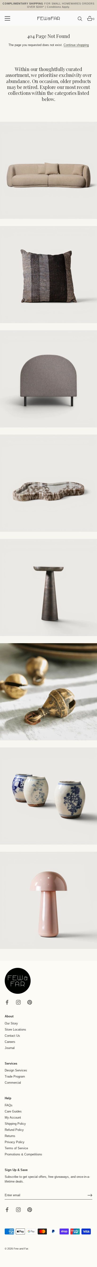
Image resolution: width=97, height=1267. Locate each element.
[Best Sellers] (48, 170)
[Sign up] (90, 1195)
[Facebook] (7, 1002)
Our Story (11, 1023)
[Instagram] (18, 1002)
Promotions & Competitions (23, 1154)
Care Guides (13, 1111)
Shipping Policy (15, 1123)
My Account (13, 1117)
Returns (10, 1136)
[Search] (80, 20)
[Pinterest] (29, 1002)
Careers (10, 1042)
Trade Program (15, 1076)
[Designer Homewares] (48, 483)
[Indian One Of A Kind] (48, 691)
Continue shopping (76, 45)
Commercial (13, 1082)
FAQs (8, 1105)
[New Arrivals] (48, 274)
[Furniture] (48, 379)
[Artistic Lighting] (48, 900)
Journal (10, 1048)
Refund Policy (14, 1130)
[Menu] (7, 18)
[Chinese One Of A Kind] (48, 796)
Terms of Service (16, 1148)
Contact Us (12, 1035)
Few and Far (21, 1248)
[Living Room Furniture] (48, 587)
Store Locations (15, 1029)
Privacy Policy (14, 1142)
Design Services (16, 1070)
